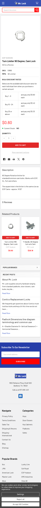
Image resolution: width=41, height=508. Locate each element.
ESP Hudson (26, 473)
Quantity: (6, 133)
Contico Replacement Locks (16, 299)
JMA (3, 468)
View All (24, 481)
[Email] (9, 159)
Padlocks (26, 428)
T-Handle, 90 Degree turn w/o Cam (30, 243)
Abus (4, 481)
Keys (24, 416)
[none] (20, 35)
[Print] (14, 159)
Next (38, 237)
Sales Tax (5, 424)
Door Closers (27, 420)
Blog (3, 444)
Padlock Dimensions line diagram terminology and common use (18, 320)
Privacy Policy (7, 416)
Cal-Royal (25, 468)
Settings (20, 494)
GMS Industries (27, 477)
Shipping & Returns (9, 428)
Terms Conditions (8, 420)
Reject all (20, 499)
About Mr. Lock (9, 279)
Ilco (3, 464)
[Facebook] (4, 159)
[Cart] (37, 3)
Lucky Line (25, 464)
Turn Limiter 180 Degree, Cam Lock (11, 243)
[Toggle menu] (3, 3)
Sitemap (5, 448)
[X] (19, 159)
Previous (3, 237)
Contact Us (6, 439)
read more (6, 293)
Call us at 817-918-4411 (20, 390)
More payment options (20, 152)
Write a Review (8, 65)
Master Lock (7, 477)
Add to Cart (10, 238)
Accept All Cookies (20, 504)
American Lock (8, 473)
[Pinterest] (23, 159)
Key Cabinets (27, 424)
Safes (25, 433)
